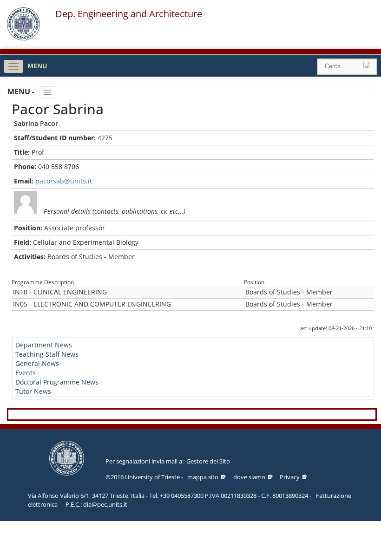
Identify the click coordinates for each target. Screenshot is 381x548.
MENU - (21, 91)
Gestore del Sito (208, 461)
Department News (43, 344)
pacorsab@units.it (63, 180)
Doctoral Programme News (57, 382)
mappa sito (202, 477)
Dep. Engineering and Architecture (128, 14)
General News (37, 363)
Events (25, 372)
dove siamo (249, 477)
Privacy (290, 477)
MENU (37, 65)
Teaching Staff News (47, 354)
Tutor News (33, 391)
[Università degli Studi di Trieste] (23, 38)
